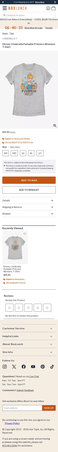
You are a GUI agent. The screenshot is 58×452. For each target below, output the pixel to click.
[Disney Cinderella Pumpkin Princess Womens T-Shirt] (15, 247)
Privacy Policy (12, 423)
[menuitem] (53, 8)
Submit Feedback (25, 390)
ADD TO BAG (29, 180)
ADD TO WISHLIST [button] (29, 189)
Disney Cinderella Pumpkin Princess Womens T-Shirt (12, 269)
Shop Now (39, 2)
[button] (4, 8)
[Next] (55, 2)
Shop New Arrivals (34, 28)
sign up (49, 408)
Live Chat (34, 376)
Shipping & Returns (12, 207)
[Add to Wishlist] (25, 234)
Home (5, 33)
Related (6, 213)
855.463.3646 (9, 445)
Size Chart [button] (15, 146)
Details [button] (12, 132)
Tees (12, 33)
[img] (4, 366)
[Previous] (3, 2)
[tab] (29, 90)
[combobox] (29, 15)
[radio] (5, 153)
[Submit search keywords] (4, 15)
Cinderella (8, 38)
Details (49, 28)
